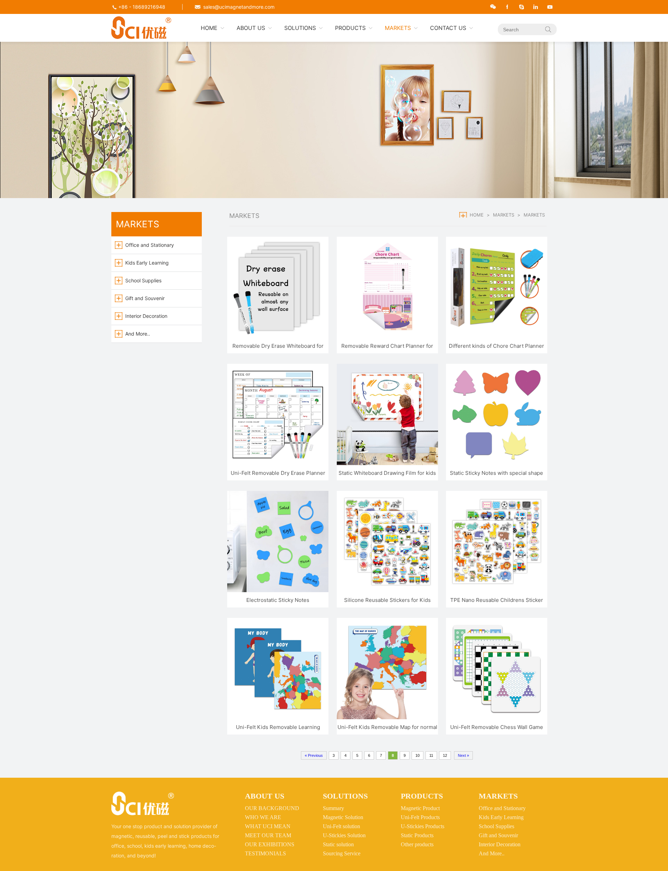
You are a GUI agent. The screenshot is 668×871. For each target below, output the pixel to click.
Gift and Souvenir (145, 298)
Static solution (338, 844)
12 (445, 755)
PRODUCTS (350, 27)
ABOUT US (251, 27)
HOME (209, 27)
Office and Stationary (149, 245)
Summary (333, 808)
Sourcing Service (341, 853)
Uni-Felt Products (420, 817)
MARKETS (398, 27)
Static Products (417, 835)
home (477, 215)
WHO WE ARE (263, 817)
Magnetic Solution (343, 817)
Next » (463, 755)
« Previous (314, 755)
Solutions (345, 796)
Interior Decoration (146, 316)
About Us (264, 796)
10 (417, 755)
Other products (417, 844)
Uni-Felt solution (341, 826)
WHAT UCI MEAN (268, 826)
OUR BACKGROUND (272, 808)
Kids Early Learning (147, 263)
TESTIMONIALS (265, 853)
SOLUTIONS (300, 27)
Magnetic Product (420, 808)
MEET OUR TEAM (268, 835)
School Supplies (143, 280)
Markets (498, 796)
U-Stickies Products (422, 826)
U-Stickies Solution (344, 835)
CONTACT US (448, 27)
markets (503, 215)
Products (422, 796)
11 (431, 755)
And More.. (137, 334)
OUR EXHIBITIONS (269, 844)
